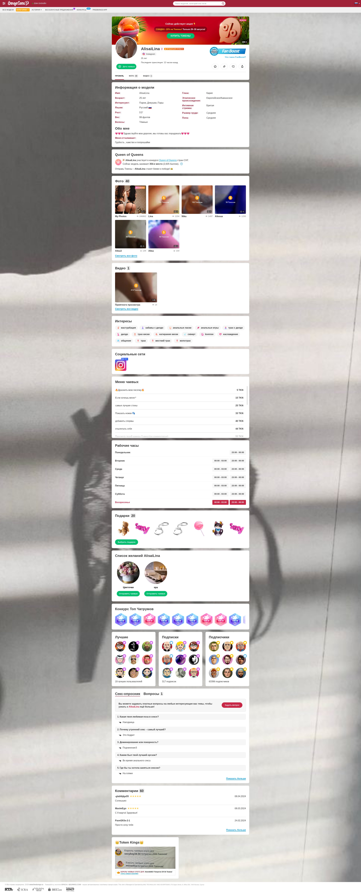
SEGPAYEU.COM (75, 884)
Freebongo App (100, 10)
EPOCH (64, 884)
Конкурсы (81, 10)
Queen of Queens (168, 160)
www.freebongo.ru (36, 884)
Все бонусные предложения (59, 10)
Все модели (8, 10)
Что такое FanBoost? (235, 57)
